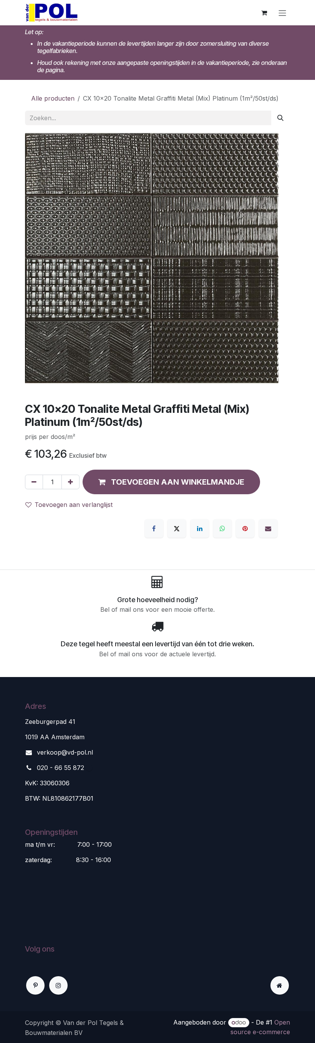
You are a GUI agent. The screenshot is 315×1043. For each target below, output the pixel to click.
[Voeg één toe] (70, 482)
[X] (176, 528)
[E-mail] (268, 528)
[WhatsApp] (222, 528)
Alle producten (53, 98)
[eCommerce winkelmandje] (264, 12)
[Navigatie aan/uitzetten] (282, 13)
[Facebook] (154, 528)
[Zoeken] (280, 118)
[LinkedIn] (200, 528)
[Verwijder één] (34, 482)
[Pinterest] (245, 528)
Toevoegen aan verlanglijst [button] (74, 504)
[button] (171, 482)
